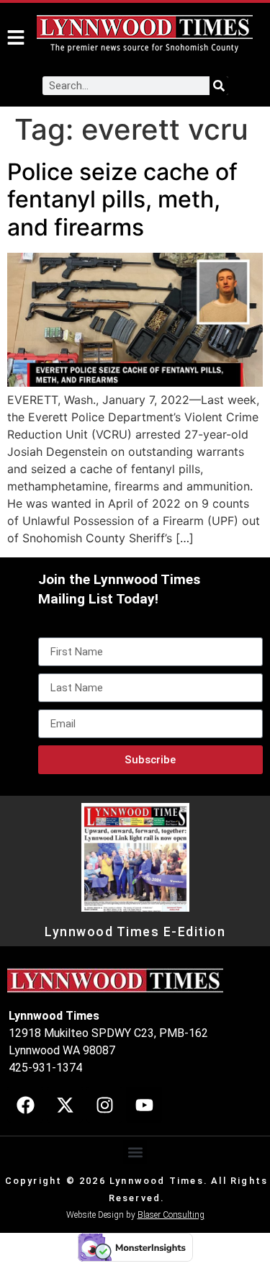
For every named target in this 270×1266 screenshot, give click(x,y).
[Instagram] (104, 1105)
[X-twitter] (65, 1105)
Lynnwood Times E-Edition (135, 932)
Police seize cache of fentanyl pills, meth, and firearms (122, 199)
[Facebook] (25, 1105)
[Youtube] (144, 1105)
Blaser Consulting (171, 1215)
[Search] (219, 85)
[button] (135, 1152)
